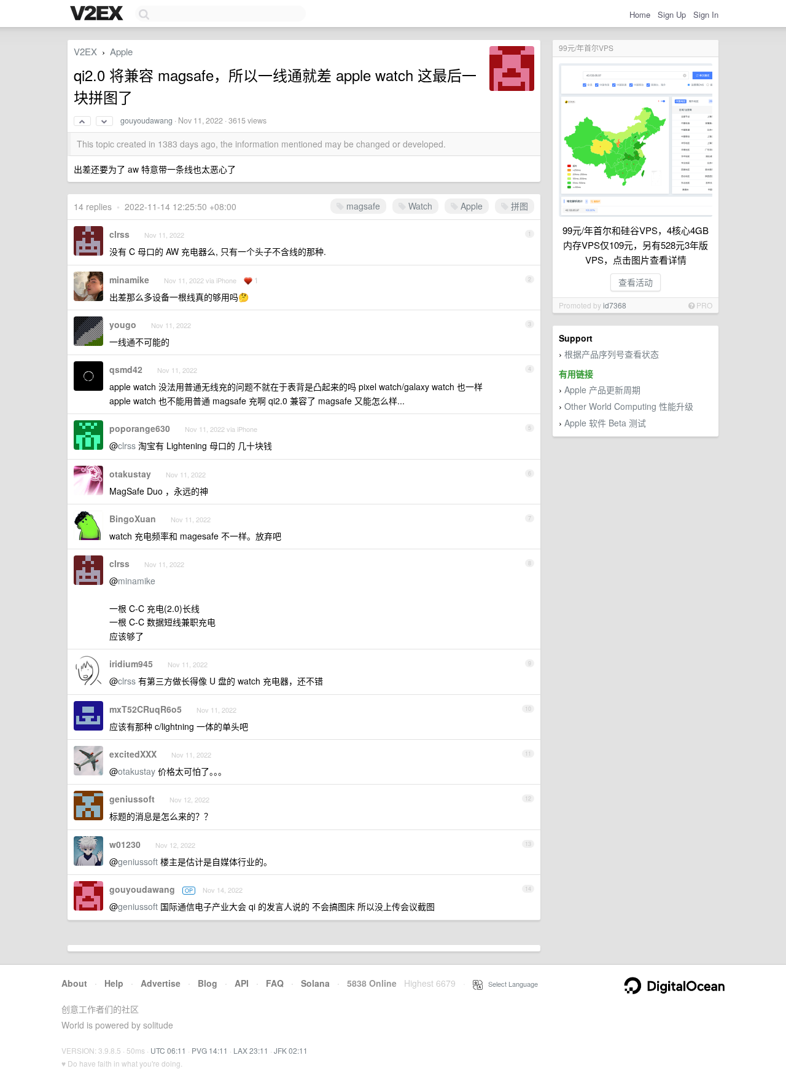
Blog (207, 983)
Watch (419, 206)
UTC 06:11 (168, 1050)
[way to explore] (98, 14)
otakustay (130, 474)
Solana (315, 983)
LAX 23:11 (250, 1050)
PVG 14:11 (210, 1050)
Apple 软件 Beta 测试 (605, 423)
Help (113, 983)
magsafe (362, 206)
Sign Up (672, 14)
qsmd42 (125, 369)
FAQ (275, 983)
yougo (122, 324)
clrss (119, 234)
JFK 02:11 (291, 1050)
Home (639, 14)
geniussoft (132, 799)
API (242, 983)
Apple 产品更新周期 (602, 389)
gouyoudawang (146, 120)
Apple (121, 51)
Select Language (510, 984)
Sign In (705, 14)
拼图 (518, 206)
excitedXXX (133, 754)
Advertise (161, 983)
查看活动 (635, 282)
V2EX (85, 51)
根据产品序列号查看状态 (611, 354)
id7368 (614, 305)
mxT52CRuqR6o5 (145, 709)
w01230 (125, 844)
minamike (129, 279)
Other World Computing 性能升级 (628, 406)
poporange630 (139, 428)
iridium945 (131, 663)
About (74, 983)
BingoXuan (132, 518)
